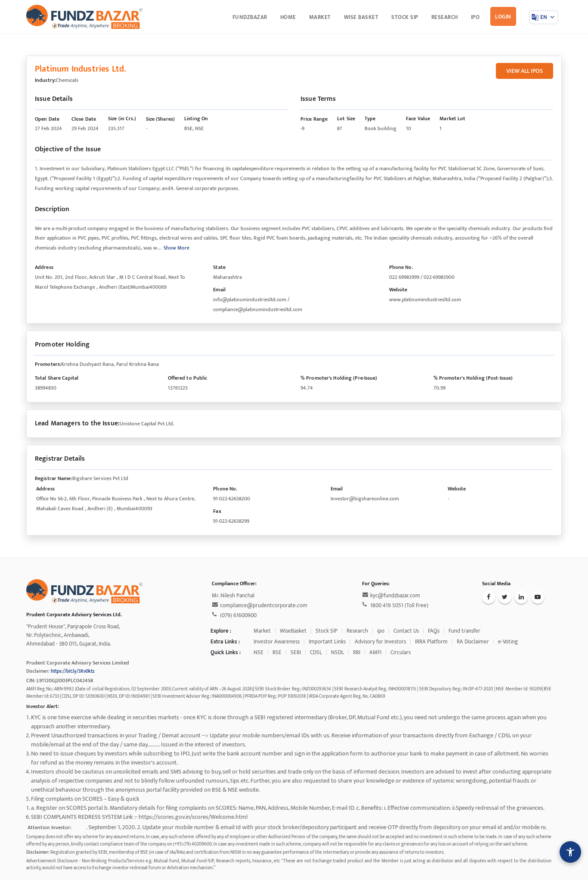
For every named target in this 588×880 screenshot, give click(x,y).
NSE (258, 652)
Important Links (327, 641)
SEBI (296, 652)
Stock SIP (326, 631)
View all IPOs (524, 71)
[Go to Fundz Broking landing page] (84, 16)
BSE (277, 652)
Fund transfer (464, 631)
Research (357, 631)
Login (503, 17)
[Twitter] (504, 597)
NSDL (337, 652)
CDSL (316, 652)
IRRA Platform (431, 641)
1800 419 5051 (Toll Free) (399, 605)
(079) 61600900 (238, 615)
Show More (176, 247)
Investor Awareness (277, 641)
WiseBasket (293, 631)
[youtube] (537, 597)
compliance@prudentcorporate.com (263, 605)
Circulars (400, 652)
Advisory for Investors (380, 641)
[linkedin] (521, 597)
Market (262, 631)
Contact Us (406, 631)
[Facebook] (488, 597)
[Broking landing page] (84, 591)
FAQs (433, 631)
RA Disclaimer (473, 641)
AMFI (375, 652)
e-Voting (508, 641)
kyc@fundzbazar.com (395, 595)
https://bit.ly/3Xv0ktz (73, 671)
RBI (356, 652)
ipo (380, 631)
